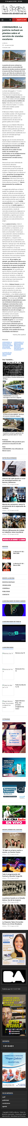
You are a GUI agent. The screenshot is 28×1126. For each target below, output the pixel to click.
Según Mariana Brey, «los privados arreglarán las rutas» (20, 704)
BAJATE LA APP (21, 20)
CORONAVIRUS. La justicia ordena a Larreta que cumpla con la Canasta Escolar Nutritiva (7, 345)
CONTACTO (5, 594)
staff (3, 1097)
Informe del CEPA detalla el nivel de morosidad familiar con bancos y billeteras (13, 480)
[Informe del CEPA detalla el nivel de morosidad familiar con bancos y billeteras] (14, 468)
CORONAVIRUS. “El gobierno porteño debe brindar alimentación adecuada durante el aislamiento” (19, 345)
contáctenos (6, 1103)
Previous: (13, 441)
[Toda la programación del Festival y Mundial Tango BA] (14, 864)
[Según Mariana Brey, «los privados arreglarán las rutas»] (8, 706)
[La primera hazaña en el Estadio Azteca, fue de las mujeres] (14, 888)
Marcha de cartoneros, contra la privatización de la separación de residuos (14, 506)
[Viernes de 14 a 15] (8, 674)
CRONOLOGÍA (6, 585)
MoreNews (14, 1116)
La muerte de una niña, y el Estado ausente (7, 354)
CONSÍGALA (6, 588)
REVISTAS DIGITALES (8, 582)
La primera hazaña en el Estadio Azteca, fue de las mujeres (13, 899)
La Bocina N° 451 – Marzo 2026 (18, 552)
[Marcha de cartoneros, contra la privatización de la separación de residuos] (14, 494)
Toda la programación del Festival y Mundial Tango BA (12, 875)
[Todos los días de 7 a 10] (8, 690)
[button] (2, 19)
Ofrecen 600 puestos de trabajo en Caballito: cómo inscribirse (13, 531)
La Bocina (4, 43)
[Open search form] (10, 19)
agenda (4, 1106)
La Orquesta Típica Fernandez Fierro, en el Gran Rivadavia (12, 923)
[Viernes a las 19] (8, 658)
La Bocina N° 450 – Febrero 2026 (18, 564)
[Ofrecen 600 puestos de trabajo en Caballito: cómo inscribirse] (14, 520)
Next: (12, 449)
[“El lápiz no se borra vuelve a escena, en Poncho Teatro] (14, 840)
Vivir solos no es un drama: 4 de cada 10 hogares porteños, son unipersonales (15, 737)
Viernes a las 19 (20, 653)
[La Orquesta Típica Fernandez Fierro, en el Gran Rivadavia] (14, 912)
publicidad (5, 1100)
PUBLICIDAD (6, 591)
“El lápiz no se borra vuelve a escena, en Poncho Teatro (12, 851)
